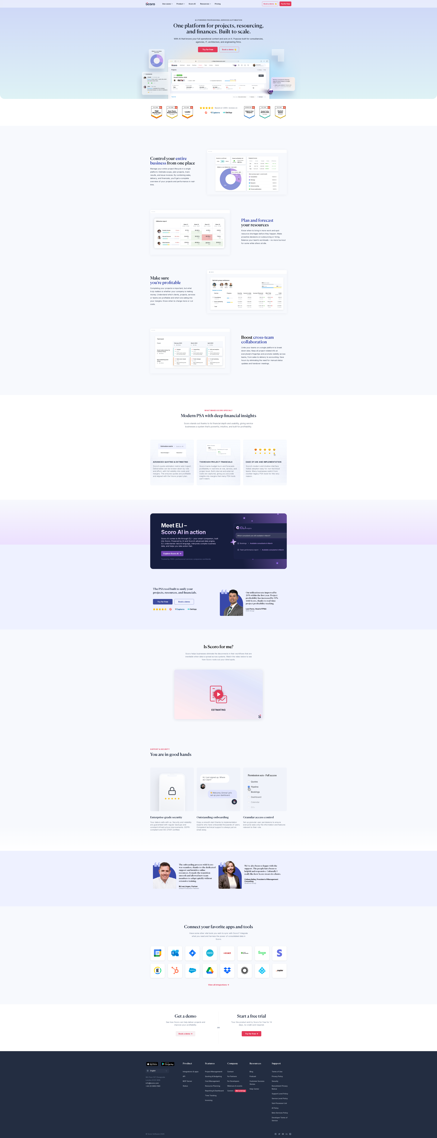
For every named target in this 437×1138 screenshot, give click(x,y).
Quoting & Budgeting (213, 1076)
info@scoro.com (152, 1083)
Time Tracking (210, 1095)
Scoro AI (192, 4)
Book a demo (184, 602)
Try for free (285, 4)
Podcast (253, 1076)
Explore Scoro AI (171, 553)
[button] (157, 1071)
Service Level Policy (280, 1098)
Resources (204, 4)
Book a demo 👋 (270, 4)
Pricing (218, 4)
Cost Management (212, 1081)
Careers (236, 1091)
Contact (230, 1072)
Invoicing (208, 1100)
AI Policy (275, 1108)
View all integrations (217, 985)
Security (275, 1081)
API (184, 1076)
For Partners (232, 1076)
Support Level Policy (280, 1094)
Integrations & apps (190, 1072)
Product (180, 4)
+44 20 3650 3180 (153, 1086)
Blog (251, 1072)
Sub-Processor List (279, 1103)
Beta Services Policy (280, 1113)
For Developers (233, 1081)
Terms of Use (277, 1072)
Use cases (166, 4)
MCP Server (187, 1081)
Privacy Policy (277, 1076)
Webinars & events (234, 1086)
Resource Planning (212, 1086)
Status (185, 1086)
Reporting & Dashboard (214, 1091)
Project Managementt (213, 1072)
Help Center (254, 1089)
